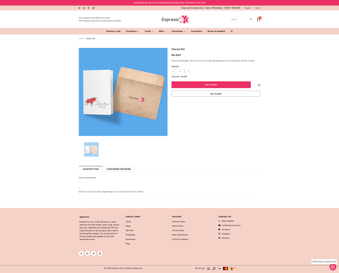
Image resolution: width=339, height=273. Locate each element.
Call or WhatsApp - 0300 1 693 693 (222, 7)
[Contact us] (332, 266)
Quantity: (175, 66)
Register (247, 8)
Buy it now (215, 94)
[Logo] (175, 19)
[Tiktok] (94, 8)
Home (81, 38)
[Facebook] (80, 8)
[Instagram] (85, 8)
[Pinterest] (89, 8)
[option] (123, 92)
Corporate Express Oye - (193, 7)
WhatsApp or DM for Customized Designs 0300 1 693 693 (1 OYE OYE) (169, 3)
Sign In (258, 8)
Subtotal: (175, 76)
